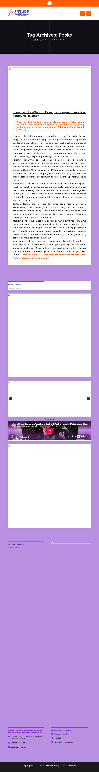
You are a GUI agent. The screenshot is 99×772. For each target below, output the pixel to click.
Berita (55, 105)
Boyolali (61, 105)
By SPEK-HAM (42, 105)
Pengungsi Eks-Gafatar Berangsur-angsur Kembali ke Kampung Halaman (49, 113)
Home (36, 39)
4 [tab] (53, 419)
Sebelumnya (10, 398)
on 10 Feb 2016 (25, 105)
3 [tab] (51, 419)
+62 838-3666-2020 (18, 743)
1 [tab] (45, 419)
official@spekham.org (19, 747)
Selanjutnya (88, 398)
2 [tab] (48, 419)
